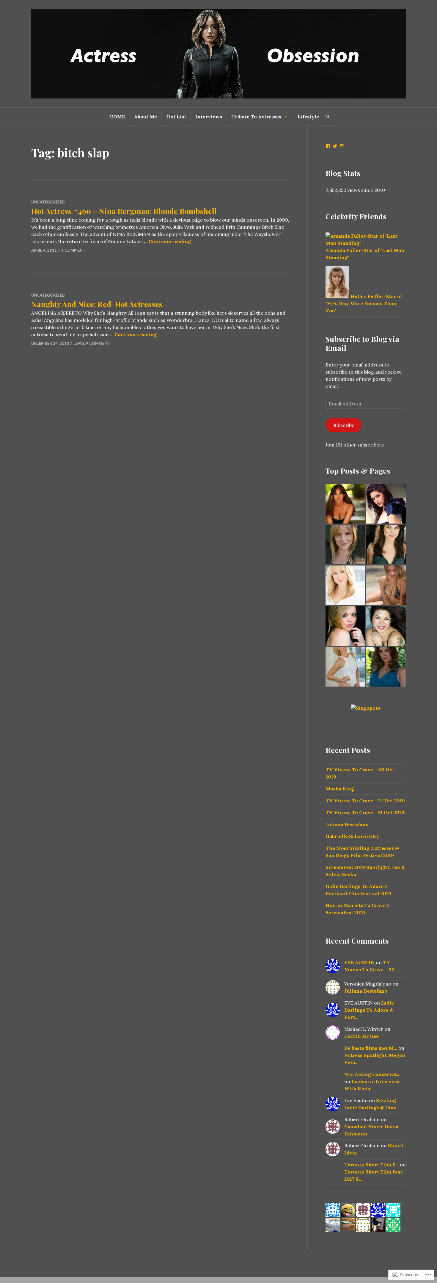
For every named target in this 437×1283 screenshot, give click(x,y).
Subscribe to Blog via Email (362, 343)
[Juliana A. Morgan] (345, 504)
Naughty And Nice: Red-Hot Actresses (97, 304)
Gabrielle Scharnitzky (352, 836)
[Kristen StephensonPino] (386, 585)
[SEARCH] (327, 116)
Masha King (340, 789)
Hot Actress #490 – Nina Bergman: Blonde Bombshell (124, 211)
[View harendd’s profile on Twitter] (335, 146)
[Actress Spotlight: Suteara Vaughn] (386, 626)
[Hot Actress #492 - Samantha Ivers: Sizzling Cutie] (386, 544)
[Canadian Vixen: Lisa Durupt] (345, 585)
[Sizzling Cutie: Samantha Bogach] (386, 504)
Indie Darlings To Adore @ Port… (369, 1010)
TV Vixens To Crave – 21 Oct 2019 (365, 812)
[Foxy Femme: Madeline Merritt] (386, 667)
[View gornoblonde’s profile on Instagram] (342, 146)
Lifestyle (308, 117)
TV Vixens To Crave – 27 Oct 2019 (365, 800)
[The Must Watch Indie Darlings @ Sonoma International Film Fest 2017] (345, 667)
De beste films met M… (370, 1048)
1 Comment (73, 250)
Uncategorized (48, 202)
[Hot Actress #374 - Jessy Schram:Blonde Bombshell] (345, 544)
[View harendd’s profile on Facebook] (328, 146)
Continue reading (170, 241)
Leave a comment (91, 343)
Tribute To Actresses (256, 117)
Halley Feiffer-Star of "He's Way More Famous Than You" (364, 303)
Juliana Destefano (347, 824)
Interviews (208, 117)
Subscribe (343, 425)
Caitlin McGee (361, 1036)
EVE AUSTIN (359, 962)
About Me (145, 117)
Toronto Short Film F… (371, 1165)
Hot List (176, 117)
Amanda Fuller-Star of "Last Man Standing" (365, 253)
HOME (117, 117)
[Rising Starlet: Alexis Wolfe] (345, 626)
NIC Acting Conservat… (372, 1074)
